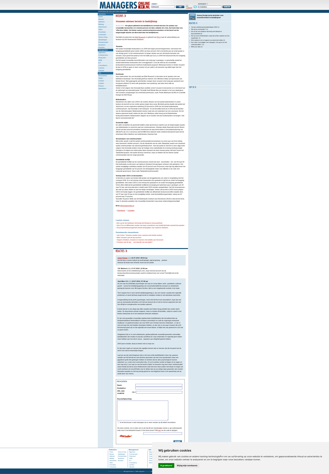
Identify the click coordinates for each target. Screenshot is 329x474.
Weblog (101, 24)
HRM (100, 60)
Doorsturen (121, 210)
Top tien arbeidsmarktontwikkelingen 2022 (204, 27)
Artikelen (101, 22)
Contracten (102, 35)
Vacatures (101, 45)
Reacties (101, 47)
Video (100, 29)
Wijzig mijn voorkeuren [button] (187, 465)
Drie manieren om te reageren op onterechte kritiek (207, 40)
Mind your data (195, 46)
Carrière (101, 68)
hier (159, 430)
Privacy (101, 86)
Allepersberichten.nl (127, 206)
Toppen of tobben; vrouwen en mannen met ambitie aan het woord (140, 240)
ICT (99, 63)
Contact (101, 81)
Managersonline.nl (129, 471)
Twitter (100, 78)
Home (100, 17)
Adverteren (102, 88)
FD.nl (159, 37)
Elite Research (140, 37)
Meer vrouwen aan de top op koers (129, 237)
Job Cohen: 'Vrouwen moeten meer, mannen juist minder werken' (139, 235)
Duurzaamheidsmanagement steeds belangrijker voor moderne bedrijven (142, 228)
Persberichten (103, 42)
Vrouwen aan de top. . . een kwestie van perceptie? (135, 242)
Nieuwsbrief (102, 76)
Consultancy (102, 65)
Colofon (101, 83)
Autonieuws (102, 27)
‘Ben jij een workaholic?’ (198, 29)
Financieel (102, 58)
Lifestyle (101, 70)
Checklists (102, 32)
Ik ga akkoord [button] (166, 465)
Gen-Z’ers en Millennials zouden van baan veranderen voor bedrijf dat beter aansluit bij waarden (150, 225)
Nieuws (101, 19)
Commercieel (103, 55)
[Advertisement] (209, 67)
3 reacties (131, 210)
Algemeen (102, 52)
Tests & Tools (103, 37)
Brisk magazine (140, 471)
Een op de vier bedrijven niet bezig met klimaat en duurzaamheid (139, 223)
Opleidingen (102, 40)
